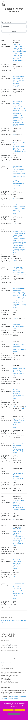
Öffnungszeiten (5, 665)
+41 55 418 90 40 (9, 644)
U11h (14, 70)
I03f (14, 436)
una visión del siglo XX (19, 231)
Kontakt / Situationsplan (7, 668)
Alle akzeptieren (8, 710)
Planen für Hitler (17, 504)
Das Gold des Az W (18, 444)
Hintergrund (16, 324)
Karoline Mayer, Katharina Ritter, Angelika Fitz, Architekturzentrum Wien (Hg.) (18, 565)
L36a (14, 407)
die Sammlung (17, 445)
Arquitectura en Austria (19, 230)
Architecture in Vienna (19, 288)
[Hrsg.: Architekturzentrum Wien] (18, 425)
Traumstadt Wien (17, 267)
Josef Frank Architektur (19, 76)
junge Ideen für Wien (18, 269)
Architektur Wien (17, 101)
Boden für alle (17, 560)
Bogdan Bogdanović (18, 419)
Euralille (15, 205)
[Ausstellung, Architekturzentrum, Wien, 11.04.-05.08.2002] (19, 347)
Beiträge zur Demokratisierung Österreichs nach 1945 (19, 536)
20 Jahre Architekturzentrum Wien (18, 473)
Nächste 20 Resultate (7, 614)
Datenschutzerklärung (14, 713)
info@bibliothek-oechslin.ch (10, 645)
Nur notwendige (19, 710)
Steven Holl (16, 351)
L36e (14, 95)
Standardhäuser (17, 166)
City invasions (22, 51)
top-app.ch (18, 717)
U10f (14, 282)
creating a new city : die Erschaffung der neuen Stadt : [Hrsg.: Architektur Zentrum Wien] (19, 210)
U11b (14, 224)
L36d (14, 134)
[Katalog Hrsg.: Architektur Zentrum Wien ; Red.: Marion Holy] (19, 272)
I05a (14, 199)
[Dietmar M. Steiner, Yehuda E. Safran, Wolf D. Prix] (19, 373)
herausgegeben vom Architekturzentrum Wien (18, 396)
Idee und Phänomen (18, 344)
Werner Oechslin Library (11, 647)
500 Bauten (16, 103)
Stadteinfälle (16, 44)
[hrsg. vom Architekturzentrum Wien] (18, 478)
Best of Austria (17, 390)
